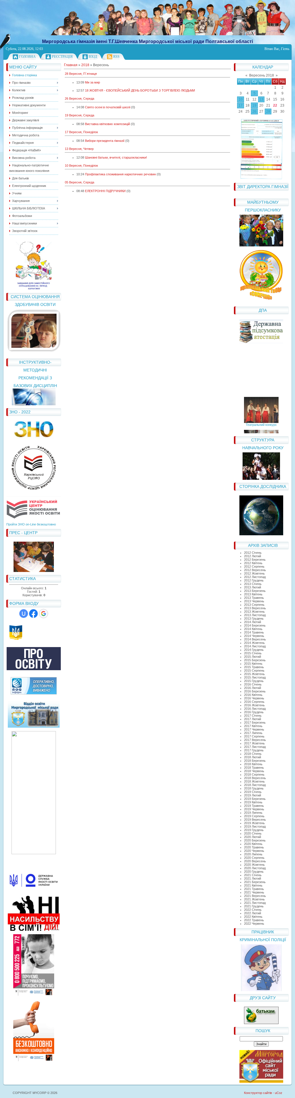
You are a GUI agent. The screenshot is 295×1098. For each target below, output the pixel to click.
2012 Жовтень (254, 573)
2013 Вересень (255, 608)
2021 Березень (255, 882)
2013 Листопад (255, 615)
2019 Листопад (255, 826)
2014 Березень (255, 625)
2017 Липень (253, 733)
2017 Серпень (254, 736)
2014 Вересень (255, 639)
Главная (70, 65)
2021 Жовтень (254, 899)
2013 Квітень (253, 594)
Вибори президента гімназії (104, 140)
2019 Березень (255, 798)
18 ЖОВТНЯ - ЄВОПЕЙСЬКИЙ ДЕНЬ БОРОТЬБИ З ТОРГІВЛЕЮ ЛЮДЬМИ (140, 90)
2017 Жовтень (254, 743)
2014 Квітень (253, 629)
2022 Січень (253, 909)
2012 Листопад (255, 577)
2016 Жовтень (254, 705)
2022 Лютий (252, 913)
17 (241, 105)
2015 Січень (253, 653)
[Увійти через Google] (43, 613)
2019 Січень (253, 792)
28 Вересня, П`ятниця (81, 73)
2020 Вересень (255, 861)
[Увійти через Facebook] (33, 613)
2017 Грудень (254, 750)
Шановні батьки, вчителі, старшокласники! (116, 157)
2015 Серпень (254, 670)
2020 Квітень (253, 844)
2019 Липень (253, 812)
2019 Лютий (252, 795)
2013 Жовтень (254, 611)
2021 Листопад (255, 902)
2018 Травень (254, 767)
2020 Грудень (254, 871)
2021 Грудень (254, 906)
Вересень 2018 (261, 75)
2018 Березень (255, 760)
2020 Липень (253, 854)
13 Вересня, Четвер (79, 149)
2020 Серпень (254, 857)
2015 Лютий (252, 656)
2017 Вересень (255, 740)
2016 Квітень (253, 694)
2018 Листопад (255, 785)
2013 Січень (253, 584)
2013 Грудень (254, 618)
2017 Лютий (252, 719)
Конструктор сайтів (258, 1093)
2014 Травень (254, 632)
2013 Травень (254, 597)
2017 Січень (253, 715)
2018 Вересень (255, 778)
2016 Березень (255, 691)
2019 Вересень (255, 819)
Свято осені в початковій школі (107, 107)
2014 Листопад (255, 646)
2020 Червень (254, 850)
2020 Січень (253, 833)
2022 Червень (254, 923)
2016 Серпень (254, 701)
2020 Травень (254, 847)
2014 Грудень (254, 649)
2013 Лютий (252, 587)
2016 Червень (254, 698)
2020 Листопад (255, 868)
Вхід (93, 57)
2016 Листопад (255, 708)
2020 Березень (255, 840)
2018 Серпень (254, 774)
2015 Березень (255, 660)
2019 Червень (254, 809)
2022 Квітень (253, 916)
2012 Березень (255, 559)
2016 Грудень (254, 712)
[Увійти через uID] (23, 613)
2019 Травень (254, 805)
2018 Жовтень (254, 781)
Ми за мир (92, 82)
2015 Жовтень (254, 674)
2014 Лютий (252, 622)
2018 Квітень (253, 764)
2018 (85, 65)
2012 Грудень (254, 580)
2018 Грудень (254, 788)
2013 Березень (255, 590)
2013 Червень (254, 601)
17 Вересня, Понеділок (81, 132)
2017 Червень (254, 729)
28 (268, 111)
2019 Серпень (254, 816)
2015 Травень (254, 667)
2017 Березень (255, 722)
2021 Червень (254, 892)
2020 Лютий (252, 837)
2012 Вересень (255, 570)
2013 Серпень (254, 604)
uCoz (278, 1093)
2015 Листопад (255, 677)
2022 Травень (254, 920)
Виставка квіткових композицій (107, 124)
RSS (116, 57)
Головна (27, 57)
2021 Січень (253, 875)
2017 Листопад (255, 746)
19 (254, 105)
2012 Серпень (254, 566)
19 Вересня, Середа (79, 115)
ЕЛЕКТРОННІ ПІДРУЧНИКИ (105, 191)
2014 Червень (254, 636)
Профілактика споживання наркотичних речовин (120, 174)
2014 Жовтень (254, 642)
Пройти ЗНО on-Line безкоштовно (31, 524)
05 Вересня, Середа (79, 182)
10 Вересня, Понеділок (81, 165)
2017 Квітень (253, 726)
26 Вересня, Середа (79, 98)
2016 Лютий (252, 688)
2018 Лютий (252, 757)
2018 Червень (254, 771)
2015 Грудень (254, 681)
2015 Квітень (253, 663)
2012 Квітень (253, 563)
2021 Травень (254, 889)
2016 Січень (253, 684)
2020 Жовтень (254, 864)
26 (254, 111)
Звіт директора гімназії (262, 186)
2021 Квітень (253, 885)
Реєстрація (62, 57)
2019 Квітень (253, 802)
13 (261, 99)
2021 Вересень (255, 896)
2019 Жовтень (254, 823)
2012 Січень (253, 552)
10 (241, 99)
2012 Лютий (252, 556)
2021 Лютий (252, 878)
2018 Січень (253, 753)
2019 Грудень (254, 830)
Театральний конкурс (261, 421)
